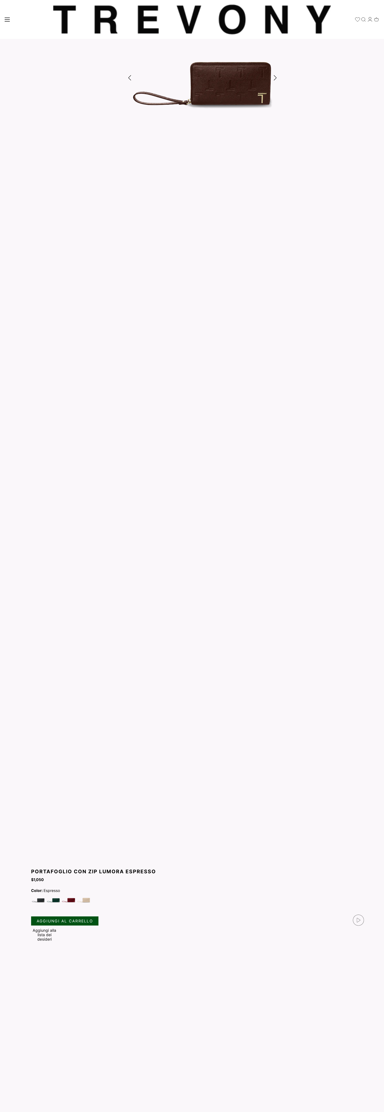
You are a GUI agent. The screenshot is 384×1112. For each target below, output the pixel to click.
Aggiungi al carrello (65, 921)
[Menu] (7, 19)
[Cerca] (363, 18)
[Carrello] (376, 18)
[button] (275, 77)
